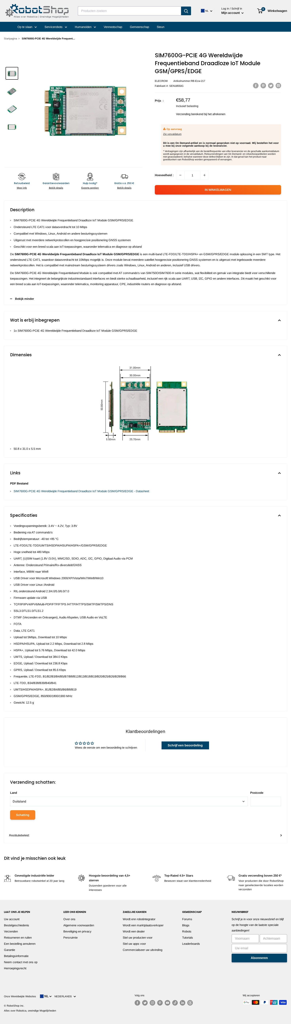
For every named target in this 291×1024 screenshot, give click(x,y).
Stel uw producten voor (137, 937)
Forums (187, 919)
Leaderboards (191, 943)
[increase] (204, 175)
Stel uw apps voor (134, 943)
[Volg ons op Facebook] (137, 1003)
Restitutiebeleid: (19, 835)
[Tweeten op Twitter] (271, 85)
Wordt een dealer (134, 931)
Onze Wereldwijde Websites (20, 996)
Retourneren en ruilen (18, 937)
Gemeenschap (139, 27)
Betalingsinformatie (16, 956)
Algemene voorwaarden (78, 925)
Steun (160, 27)
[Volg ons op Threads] (190, 1003)
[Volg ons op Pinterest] (160, 1003)
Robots (186, 931)
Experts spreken (90, 187)
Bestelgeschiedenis (16, 925)
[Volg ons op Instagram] (152, 1003)
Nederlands (63, 996)
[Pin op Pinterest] (263, 85)
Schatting (22, 815)
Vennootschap (113, 27)
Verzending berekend (189, 114)
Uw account (11, 919)
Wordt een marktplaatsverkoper (143, 925)
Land (13, 792)
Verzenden (11, 931)
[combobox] (129, 10)
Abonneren (259, 958)
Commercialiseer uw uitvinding (142, 949)
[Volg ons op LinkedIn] (182, 1003)
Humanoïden (83, 27)
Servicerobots (54, 27)
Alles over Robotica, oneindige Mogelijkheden (30, 1010)
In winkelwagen (218, 189)
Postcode (256, 792)
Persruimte (70, 937)
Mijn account (231, 12)
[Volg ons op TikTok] (175, 1003)
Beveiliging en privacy (77, 931)
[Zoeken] (186, 11)
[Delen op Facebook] (256, 85)
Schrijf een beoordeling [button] (185, 745)
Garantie (9, 949)
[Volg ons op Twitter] (145, 1003)
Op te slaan (25, 27)
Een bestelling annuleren (19, 943)
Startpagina (10, 38)
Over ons (69, 919)
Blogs (185, 925)
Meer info (22, 187)
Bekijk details (56, 187)
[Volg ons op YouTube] (167, 1003)
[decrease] (180, 175)
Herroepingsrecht (15, 968)
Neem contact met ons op (20, 962)
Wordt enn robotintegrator (139, 919)
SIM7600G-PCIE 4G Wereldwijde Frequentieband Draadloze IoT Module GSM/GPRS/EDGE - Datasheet (81, 491)
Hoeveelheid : (164, 175)
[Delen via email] (278, 85)
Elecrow (161, 80)
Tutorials (187, 937)
